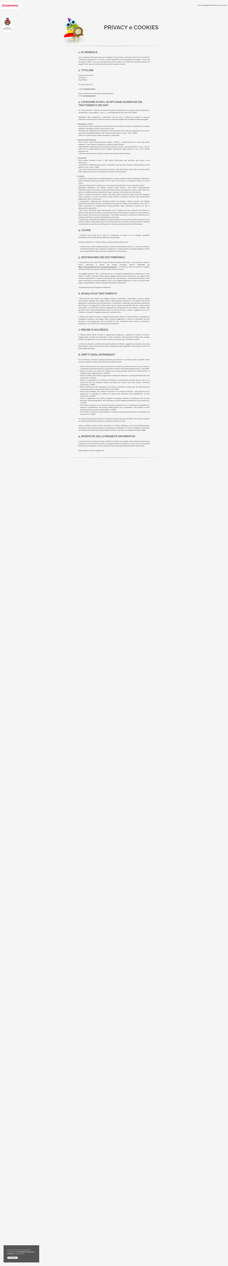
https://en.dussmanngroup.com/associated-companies (97, 267)
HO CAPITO (12, 1257)
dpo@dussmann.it (89, 96)
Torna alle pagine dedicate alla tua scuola (212, 5)
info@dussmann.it (89, 89)
